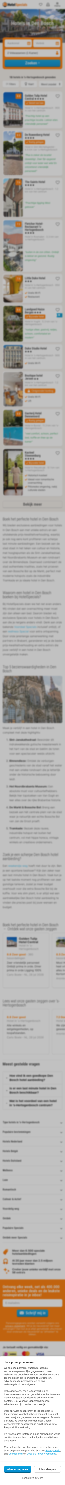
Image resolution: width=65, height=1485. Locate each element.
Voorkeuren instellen (32, 1478)
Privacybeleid (53, 1450)
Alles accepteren (17, 1469)
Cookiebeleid (15, 1453)
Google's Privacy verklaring (41, 1453)
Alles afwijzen (47, 1469)
